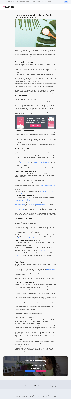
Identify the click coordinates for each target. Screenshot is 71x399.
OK (66, 1)
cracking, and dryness (26, 162)
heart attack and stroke (44, 250)
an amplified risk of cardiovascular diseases (36, 204)
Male (27, 371)
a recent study (23, 234)
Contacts (45, 385)
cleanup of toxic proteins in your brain (28, 199)
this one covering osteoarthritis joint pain (27, 237)
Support (49, 385)
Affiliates (35, 385)
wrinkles (19, 162)
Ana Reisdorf (31, 48)
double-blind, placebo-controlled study (40, 162)
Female (39, 371)
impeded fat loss (21, 204)
